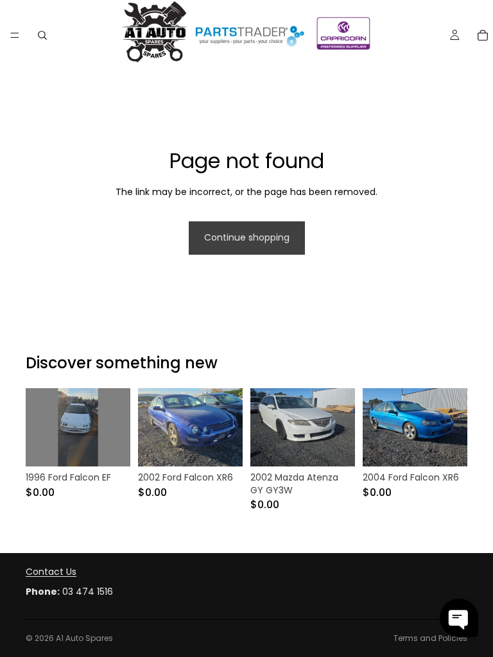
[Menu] (15, 35)
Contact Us (51, 571)
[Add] (110, 446)
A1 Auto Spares (84, 638)
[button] (459, 618)
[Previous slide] (40, 427)
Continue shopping (247, 237)
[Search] (42, 35)
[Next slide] (116, 427)
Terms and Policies (430, 638)
